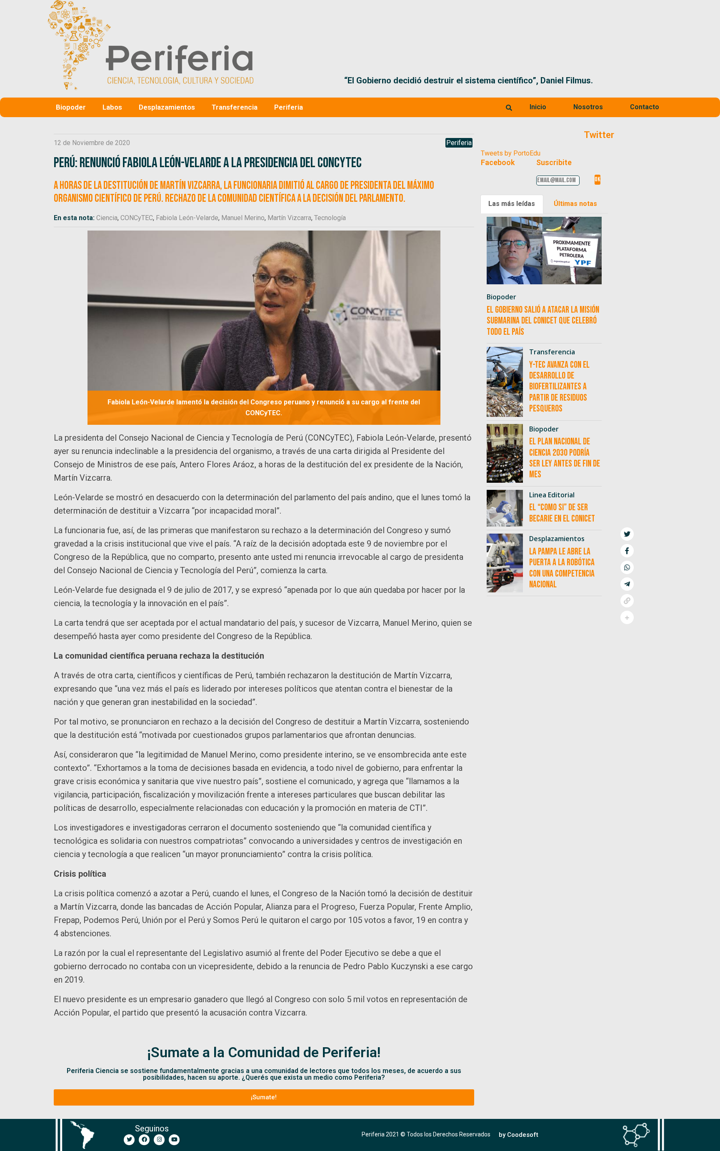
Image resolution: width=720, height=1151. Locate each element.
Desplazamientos (167, 107)
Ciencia (107, 218)
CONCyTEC (136, 218)
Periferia (288, 107)
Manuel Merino (243, 218)
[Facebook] (144, 1139)
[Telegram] (627, 584)
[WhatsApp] (627, 567)
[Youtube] (174, 1139)
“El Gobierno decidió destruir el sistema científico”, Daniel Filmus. (386, 80)
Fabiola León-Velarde (187, 218)
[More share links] (627, 617)
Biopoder (71, 107)
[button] (662, 80)
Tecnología (330, 218)
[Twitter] (129, 1139)
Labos (112, 107)
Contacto (644, 107)
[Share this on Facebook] (627, 550)
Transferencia (235, 107)
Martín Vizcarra (289, 218)
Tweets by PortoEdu (510, 153)
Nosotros (588, 107)
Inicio (538, 107)
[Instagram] (159, 1139)
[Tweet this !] (627, 534)
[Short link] (627, 600)
